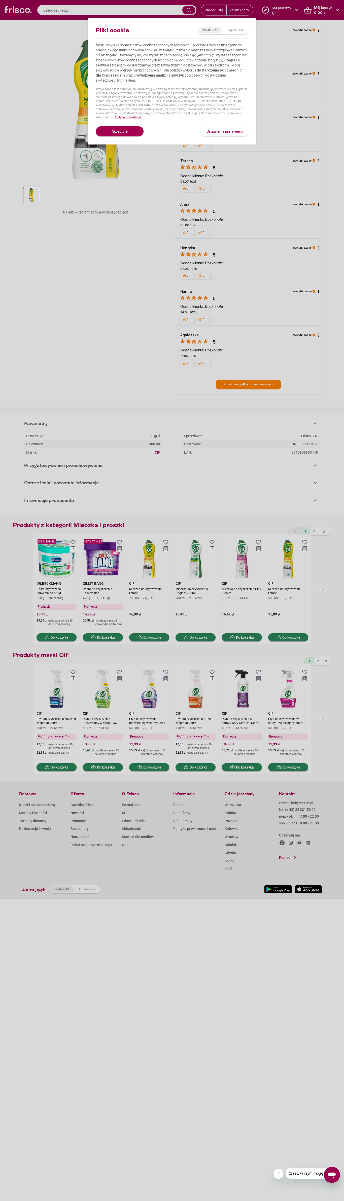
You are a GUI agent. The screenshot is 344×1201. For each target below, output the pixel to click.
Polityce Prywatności (128, 117)
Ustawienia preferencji (225, 131)
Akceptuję (120, 131)
